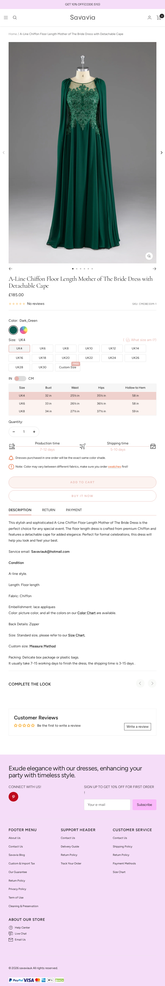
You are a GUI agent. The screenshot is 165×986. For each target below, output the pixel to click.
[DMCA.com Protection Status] (59, 980)
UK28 (19, 367)
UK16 (19, 358)
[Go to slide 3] (80, 268)
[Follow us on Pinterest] (13, 797)
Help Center (22, 927)
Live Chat (21, 933)
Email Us (20, 939)
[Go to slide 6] (92, 268)
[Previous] (10, 268)
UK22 (89, 358)
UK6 (43, 348)
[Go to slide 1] (72, 268)
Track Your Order (71, 863)
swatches (114, 466)
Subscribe (144, 805)
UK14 (135, 348)
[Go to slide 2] (76, 268)
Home (13, 34)
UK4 (19, 348)
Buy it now (82, 496)
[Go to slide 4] (84, 268)
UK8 (66, 348)
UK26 (135, 358)
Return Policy (17, 880)
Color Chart (86, 613)
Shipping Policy (122, 846)
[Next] (161, 152)
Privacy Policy (17, 889)
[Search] (15, 18)
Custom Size (69, 366)
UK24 (112, 358)
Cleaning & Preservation (23, 906)
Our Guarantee (18, 872)
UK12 (112, 348)
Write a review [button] (138, 727)
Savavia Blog (17, 854)
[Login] (149, 17)
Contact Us (16, 846)
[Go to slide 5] (88, 268)
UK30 (42, 367)
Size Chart (119, 872)
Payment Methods (124, 863)
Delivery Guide (70, 846)
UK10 (89, 348)
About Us (14, 838)
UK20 (66, 358)
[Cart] (159, 17)
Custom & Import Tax (22, 863)
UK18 (42, 358)
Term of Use (16, 897)
